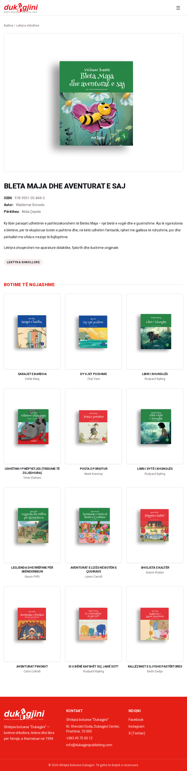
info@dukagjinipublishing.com (89, 745)
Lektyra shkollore (27, 25)
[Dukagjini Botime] (21, 8)
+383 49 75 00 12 (79, 738)
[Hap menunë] (178, 8)
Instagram (136, 726)
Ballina (8, 25)
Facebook (136, 720)
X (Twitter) (137, 733)
